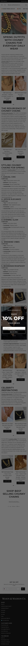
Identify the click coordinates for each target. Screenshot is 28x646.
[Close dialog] (25, 308)
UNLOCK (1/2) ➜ (14, 332)
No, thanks (14, 335)
